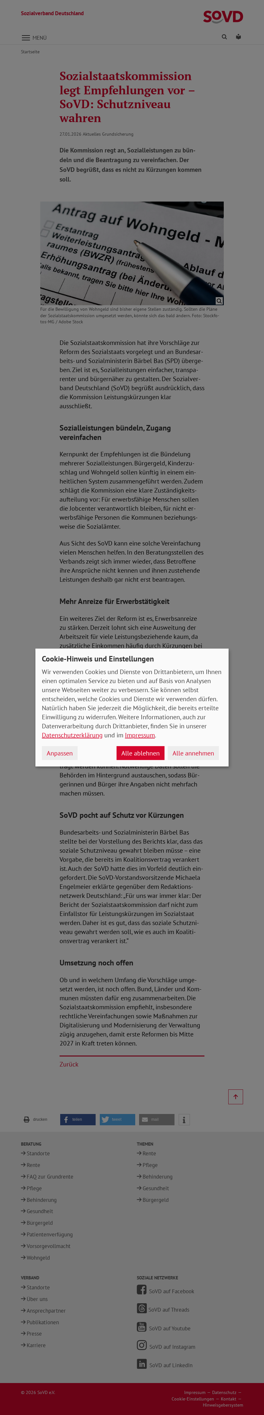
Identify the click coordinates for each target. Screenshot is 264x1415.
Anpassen (60, 753)
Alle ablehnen (140, 753)
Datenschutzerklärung (72, 735)
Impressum (140, 735)
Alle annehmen (193, 753)
